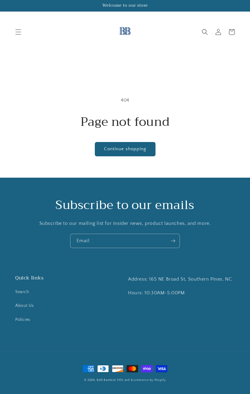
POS (120, 380)
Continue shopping (125, 148)
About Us (24, 305)
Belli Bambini (106, 380)
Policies (22, 319)
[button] (18, 32)
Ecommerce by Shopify (148, 380)
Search (22, 291)
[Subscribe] (173, 241)
